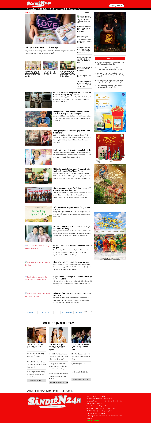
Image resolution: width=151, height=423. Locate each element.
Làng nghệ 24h (61, 9)
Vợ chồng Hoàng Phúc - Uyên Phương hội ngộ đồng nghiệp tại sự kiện (110, 63)
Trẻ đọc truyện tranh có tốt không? (41, 47)
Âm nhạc (32, 9)
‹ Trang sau (30, 312)
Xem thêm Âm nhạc (35, 381)
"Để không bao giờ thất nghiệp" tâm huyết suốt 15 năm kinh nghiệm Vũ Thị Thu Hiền (84, 84)
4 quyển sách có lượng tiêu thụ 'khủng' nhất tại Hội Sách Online (72, 278)
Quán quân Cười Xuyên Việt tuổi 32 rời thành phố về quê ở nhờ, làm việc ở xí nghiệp (58, 366)
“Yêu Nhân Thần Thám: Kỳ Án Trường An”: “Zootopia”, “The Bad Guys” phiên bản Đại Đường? (110, 75)
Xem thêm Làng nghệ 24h (80, 379)
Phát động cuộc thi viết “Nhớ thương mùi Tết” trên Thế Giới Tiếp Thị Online (72, 189)
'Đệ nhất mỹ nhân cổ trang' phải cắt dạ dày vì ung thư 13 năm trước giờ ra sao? (58, 356)
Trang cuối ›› (78, 312)
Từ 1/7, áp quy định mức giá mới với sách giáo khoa (49, 73)
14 (58, 312)
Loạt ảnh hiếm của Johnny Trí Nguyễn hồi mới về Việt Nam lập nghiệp (57, 347)
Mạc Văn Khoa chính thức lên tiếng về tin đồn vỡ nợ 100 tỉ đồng (80, 356)
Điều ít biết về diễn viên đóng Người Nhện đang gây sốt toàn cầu (58, 376)
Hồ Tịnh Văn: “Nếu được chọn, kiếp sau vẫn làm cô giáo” (72, 247)
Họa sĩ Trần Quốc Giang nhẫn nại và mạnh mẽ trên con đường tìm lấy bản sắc (72, 93)
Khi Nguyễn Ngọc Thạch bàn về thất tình (84, 76)
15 (62, 312)
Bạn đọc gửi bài (116, 6)
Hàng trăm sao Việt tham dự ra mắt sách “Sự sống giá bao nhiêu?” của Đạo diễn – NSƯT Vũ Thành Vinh (84, 39)
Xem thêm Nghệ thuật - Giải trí (58, 382)
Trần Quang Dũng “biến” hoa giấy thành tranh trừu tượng (71, 132)
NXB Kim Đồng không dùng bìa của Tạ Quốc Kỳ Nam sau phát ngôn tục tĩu (32, 74)
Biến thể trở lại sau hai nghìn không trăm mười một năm (72, 294)
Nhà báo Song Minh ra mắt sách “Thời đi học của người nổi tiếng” (71, 227)
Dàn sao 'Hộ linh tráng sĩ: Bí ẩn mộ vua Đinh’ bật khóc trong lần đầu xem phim (80, 347)
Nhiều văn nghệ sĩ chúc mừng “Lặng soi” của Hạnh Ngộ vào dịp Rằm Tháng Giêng (67, 74)
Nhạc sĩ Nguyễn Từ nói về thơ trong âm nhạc (71, 262)
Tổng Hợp (109, 58)
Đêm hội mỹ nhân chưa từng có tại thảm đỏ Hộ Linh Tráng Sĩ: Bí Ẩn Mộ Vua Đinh (109, 68)
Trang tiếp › (69, 312)
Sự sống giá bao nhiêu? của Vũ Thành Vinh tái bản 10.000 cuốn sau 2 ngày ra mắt (84, 29)
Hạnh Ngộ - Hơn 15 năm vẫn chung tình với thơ (72, 150)
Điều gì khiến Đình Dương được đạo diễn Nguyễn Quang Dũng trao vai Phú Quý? (109, 81)
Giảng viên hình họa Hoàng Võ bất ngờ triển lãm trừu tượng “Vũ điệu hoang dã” (71, 113)
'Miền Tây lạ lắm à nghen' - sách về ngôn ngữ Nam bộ (71, 208)
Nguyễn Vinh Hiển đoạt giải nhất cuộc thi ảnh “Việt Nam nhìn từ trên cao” (84, 60)
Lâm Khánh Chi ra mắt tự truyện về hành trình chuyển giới (84, 68)
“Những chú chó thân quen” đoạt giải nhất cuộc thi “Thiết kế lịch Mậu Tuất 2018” (83, 50)
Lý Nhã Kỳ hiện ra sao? (78, 364)
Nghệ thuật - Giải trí (46, 9)
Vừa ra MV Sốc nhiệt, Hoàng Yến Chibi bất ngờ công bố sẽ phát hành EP (36, 364)
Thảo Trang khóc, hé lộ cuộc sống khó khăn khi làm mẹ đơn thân (35, 346)
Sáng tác (72, 9)
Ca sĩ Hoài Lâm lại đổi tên (79, 372)
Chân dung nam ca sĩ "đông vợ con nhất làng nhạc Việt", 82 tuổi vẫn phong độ (36, 374)
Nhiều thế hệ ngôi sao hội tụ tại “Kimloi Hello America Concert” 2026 (109, 86)
